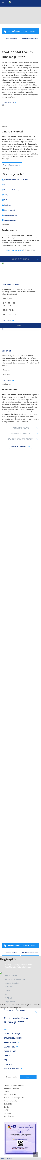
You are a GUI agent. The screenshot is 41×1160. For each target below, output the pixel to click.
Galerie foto (10, 1051)
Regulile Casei (10, 1002)
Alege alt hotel (11, 1068)
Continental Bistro (14, 250)
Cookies (7, 990)
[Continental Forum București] (21, 3)
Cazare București (12, 1034)
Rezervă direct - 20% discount (21, 31)
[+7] (20, 272)
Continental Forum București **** (17, 1020)
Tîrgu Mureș (9, 967)
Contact (8, 1064)
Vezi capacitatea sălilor (19, 446)
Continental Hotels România (14, 1086)
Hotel (7, 1029)
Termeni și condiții (12, 983)
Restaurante (10, 1042)
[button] (35, 1154)
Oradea (29, 964)
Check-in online (11, 38)
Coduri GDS (9, 987)
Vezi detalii (7, 320)
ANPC (7, 994)
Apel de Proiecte (11, 976)
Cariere (6, 1092)
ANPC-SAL (8, 998)
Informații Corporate (11, 1089)
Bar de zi (31, 250)
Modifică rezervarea (30, 38)
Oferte (7, 1055)
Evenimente (9, 1047)
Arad (25, 964)
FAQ (5, 1060)
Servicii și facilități (13, 1038)
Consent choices (6, 1159)
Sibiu (21, 964)
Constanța (16, 964)
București (8, 964)
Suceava (28, 967)
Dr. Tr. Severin (19, 967)
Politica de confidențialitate (15, 979)
